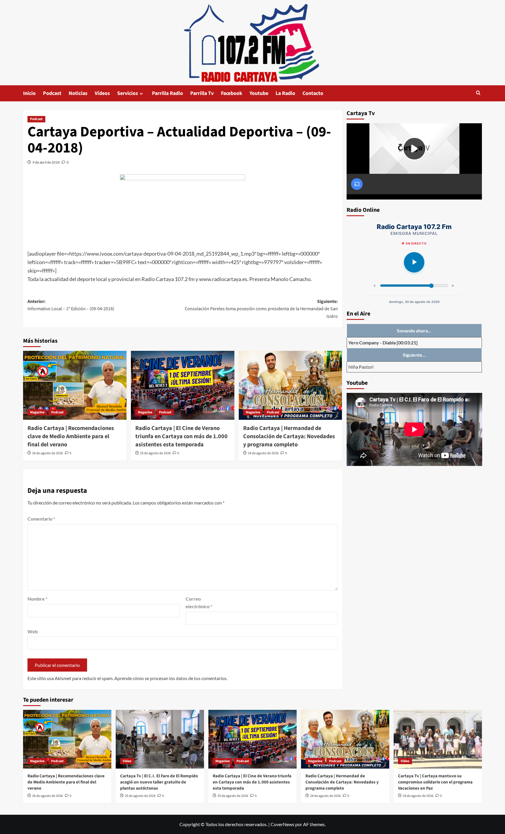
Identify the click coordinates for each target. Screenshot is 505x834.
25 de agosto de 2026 (155, 453)
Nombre (37, 598)
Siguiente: (261, 309)
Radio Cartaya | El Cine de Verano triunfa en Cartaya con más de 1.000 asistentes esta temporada (181, 436)
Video (127, 761)
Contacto (312, 93)
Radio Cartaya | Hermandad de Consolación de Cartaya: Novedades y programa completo (289, 436)
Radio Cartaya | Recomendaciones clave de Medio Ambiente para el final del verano (70, 436)
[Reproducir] (414, 262)
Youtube (259, 93)
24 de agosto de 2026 (263, 453)
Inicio (29, 93)
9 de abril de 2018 (46, 162)
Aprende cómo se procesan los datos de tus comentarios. (170, 678)
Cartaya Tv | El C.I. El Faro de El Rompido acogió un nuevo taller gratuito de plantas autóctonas (159, 782)
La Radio (285, 93)
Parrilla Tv (202, 93)
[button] (478, 93)
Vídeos (102, 93)
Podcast (52, 93)
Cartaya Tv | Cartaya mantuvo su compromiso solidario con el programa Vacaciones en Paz (435, 782)
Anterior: (70, 305)
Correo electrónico (199, 602)
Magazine (37, 412)
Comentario (41, 518)
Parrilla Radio (167, 93)
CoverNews (282, 824)
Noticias (78, 93)
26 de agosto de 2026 (47, 453)
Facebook (231, 93)
